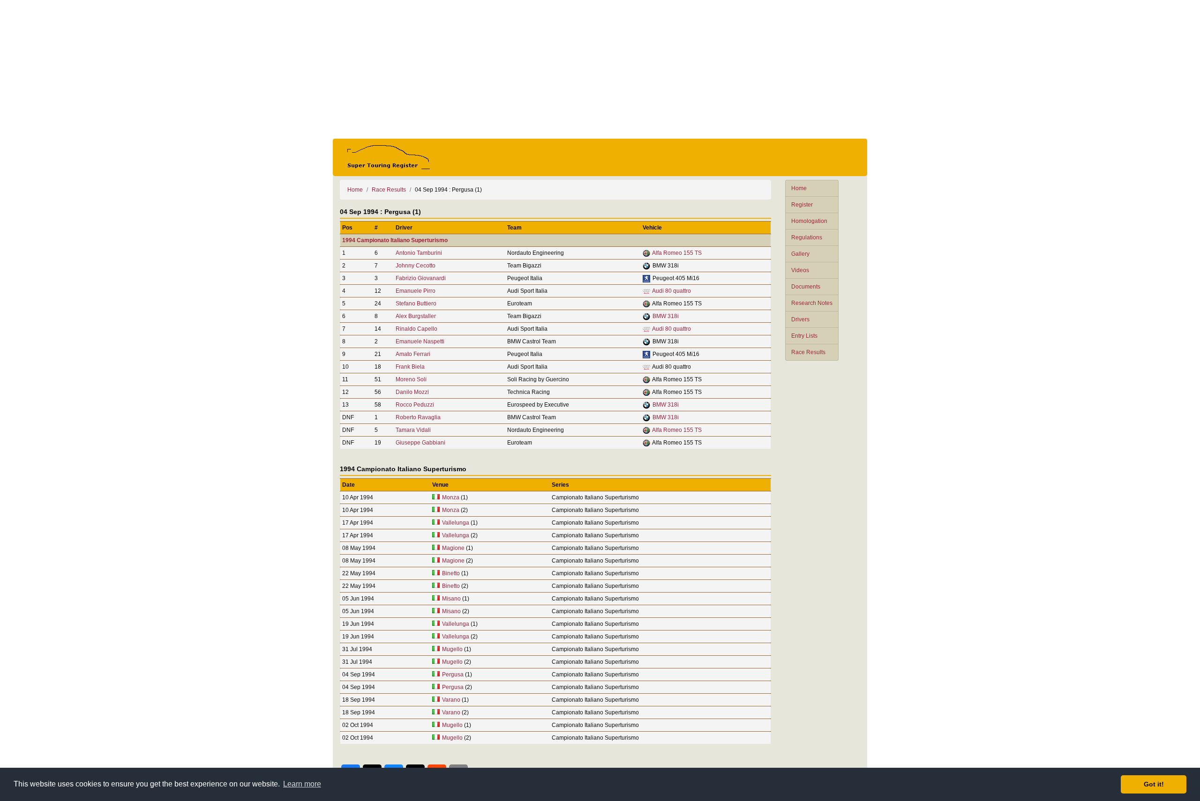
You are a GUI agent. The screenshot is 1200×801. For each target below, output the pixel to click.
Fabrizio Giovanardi (421, 278)
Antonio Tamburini (419, 253)
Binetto (451, 573)
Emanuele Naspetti (420, 341)
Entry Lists (804, 336)
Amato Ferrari (413, 354)
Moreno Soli (411, 379)
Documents (805, 286)
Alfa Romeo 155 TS (677, 253)
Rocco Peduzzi (415, 404)
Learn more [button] (302, 784)
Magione (453, 548)
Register (802, 204)
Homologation (809, 221)
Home (799, 188)
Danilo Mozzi (412, 392)
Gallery (800, 254)
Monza (450, 497)
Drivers (800, 319)
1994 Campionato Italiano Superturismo (395, 240)
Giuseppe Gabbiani (420, 442)
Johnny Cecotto (415, 265)
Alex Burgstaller (416, 316)
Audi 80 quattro (671, 291)
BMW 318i (665, 316)
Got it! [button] (1154, 784)
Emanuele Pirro (415, 291)
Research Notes (811, 303)
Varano (451, 700)
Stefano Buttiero (416, 303)
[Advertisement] (600, 69)
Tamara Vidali (413, 430)
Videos (800, 270)
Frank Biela (410, 366)
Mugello (452, 649)
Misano (451, 598)
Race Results (808, 352)
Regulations (806, 237)
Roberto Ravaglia (418, 417)
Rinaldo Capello (416, 329)
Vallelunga (455, 522)
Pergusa (453, 674)
